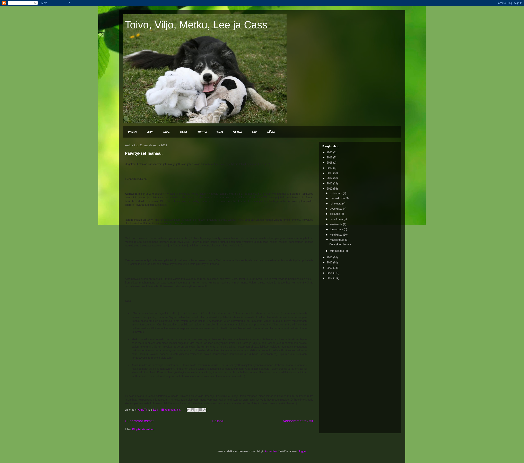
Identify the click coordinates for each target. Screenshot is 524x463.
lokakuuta (336, 203)
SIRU (166, 131)
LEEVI (150, 131)
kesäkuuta (336, 224)
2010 (330, 262)
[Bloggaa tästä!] (193, 410)
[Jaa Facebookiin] (200, 410)
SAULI (271, 131)
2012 (330, 188)
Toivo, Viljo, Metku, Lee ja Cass (196, 24)
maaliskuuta (337, 239)
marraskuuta (338, 198)
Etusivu (132, 131)
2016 (330, 167)
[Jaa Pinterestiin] (204, 410)
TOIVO (183, 131)
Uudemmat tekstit (139, 421)
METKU (237, 131)
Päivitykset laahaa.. (144, 153)
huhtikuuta (336, 234)
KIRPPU (202, 131)
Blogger (301, 451)
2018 (330, 162)
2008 (330, 272)
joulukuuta (336, 193)
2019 (330, 157)
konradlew (271, 451)
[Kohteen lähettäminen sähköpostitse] (189, 410)
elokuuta (335, 213)
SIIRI (254, 131)
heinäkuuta (337, 219)
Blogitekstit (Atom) (143, 429)
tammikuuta (337, 250)
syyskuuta (336, 208)
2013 (330, 183)
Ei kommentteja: (171, 409)
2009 (330, 267)
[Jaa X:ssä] (196, 410)
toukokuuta (337, 229)
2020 (330, 152)
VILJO (220, 131)
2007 (330, 278)
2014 (330, 178)
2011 (330, 257)
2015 (330, 173)
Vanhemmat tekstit (298, 421)
